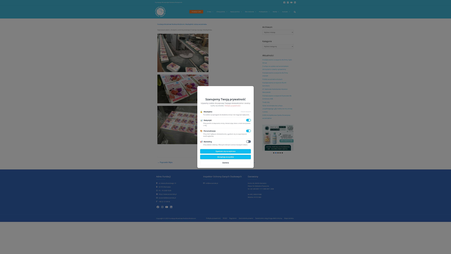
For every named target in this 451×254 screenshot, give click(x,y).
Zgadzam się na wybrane (225, 151)
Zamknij (225, 163)
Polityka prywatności (233, 106)
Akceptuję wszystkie (225, 157)
